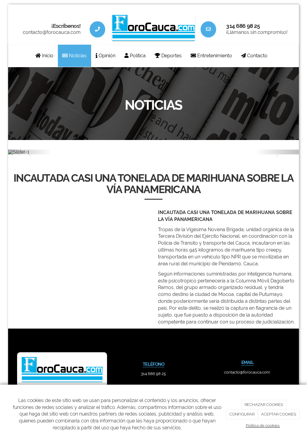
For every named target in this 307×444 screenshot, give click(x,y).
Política (137, 55)
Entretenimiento (214, 55)
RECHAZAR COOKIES (264, 404)
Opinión (106, 55)
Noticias (77, 55)
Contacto (256, 55)
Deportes (171, 55)
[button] (30, 152)
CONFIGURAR (242, 414)
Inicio (47, 55)
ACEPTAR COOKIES (278, 414)
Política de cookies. (263, 425)
